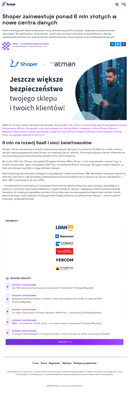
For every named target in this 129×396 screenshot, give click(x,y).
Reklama (66, 363)
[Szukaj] (117, 4)
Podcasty (63, 341)
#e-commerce (26, 44)
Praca (44, 363)
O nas (36, 363)
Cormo (79, 386)
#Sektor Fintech (41, 44)
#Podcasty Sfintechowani (24, 285)
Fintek (15, 44)
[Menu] (123, 5)
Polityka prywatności (85, 363)
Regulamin (54, 363)
